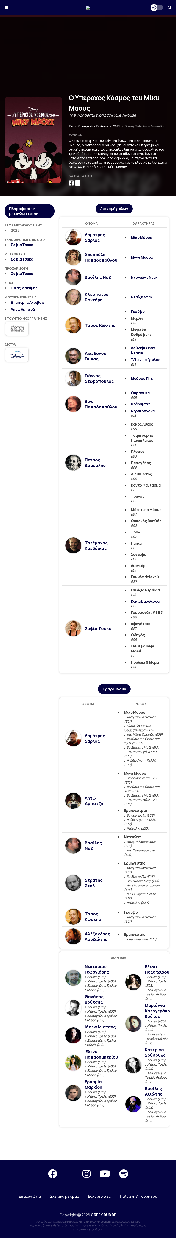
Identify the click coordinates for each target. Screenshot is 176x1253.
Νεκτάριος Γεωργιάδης (97, 969)
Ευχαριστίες (99, 1196)
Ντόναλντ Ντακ (144, 277)
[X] (69, 1173)
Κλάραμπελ (141, 404)
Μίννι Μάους (142, 257)
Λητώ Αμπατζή (23, 309)
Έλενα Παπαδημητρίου (101, 1054)
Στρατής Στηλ (94, 882)
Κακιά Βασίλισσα (145, 601)
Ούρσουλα (140, 392)
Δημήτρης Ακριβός (27, 302)
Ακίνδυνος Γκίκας (95, 356)
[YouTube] (105, 1173)
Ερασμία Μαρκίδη (93, 1084)
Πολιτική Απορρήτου (138, 1196)
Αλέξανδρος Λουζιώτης (97, 936)
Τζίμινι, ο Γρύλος (145, 359)
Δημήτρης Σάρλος (95, 237)
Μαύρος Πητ (142, 378)
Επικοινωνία (30, 1196)
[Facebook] (52, 1173)
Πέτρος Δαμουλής (95, 462)
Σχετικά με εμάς (64, 1196)
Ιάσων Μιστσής (100, 1027)
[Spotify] (123, 1173)
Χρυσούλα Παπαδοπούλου (101, 257)
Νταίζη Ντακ (141, 297)
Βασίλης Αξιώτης (153, 1091)
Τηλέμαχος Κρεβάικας (96, 545)
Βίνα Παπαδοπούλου (101, 404)
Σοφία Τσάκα (22, 244)
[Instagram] (86, 1173)
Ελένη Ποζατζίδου (157, 969)
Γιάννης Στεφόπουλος (99, 378)
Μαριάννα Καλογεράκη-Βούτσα (158, 1011)
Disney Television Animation (145, 126)
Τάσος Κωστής (100, 325)
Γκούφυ (137, 311)
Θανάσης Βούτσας (94, 999)
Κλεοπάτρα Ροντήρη (97, 297)
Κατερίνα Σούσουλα (155, 1052)
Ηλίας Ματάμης (24, 287)
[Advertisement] (88, 49)
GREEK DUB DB (103, 1214)
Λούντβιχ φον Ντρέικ (143, 350)
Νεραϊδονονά (143, 410)
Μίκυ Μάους (141, 237)
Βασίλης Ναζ (98, 277)
